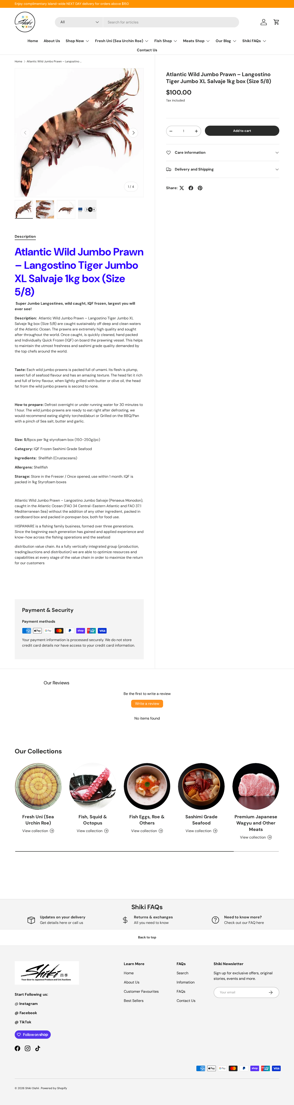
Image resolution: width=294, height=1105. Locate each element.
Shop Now (75, 40)
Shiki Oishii (32, 1088)
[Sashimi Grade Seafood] (201, 786)
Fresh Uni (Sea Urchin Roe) (119, 40)
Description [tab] (25, 236)
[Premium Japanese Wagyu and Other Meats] (255, 786)
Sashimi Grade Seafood (201, 820)
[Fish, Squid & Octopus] (92, 786)
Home (33, 40)
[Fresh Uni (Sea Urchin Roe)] (38, 786)
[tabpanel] (79, 416)
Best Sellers (134, 1000)
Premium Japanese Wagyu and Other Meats (256, 823)
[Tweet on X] (181, 188)
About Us (52, 40)
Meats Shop (193, 40)
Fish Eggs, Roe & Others (146, 820)
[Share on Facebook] (190, 188)
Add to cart (242, 131)
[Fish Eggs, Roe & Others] (147, 786)
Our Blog (223, 40)
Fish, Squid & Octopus (93, 820)
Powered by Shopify (54, 1088)
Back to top (147, 937)
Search (182, 973)
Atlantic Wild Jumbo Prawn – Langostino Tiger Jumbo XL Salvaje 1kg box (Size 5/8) (54, 61)
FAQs (181, 991)
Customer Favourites (141, 991)
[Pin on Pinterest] (200, 188)
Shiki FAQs (251, 40)
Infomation (186, 982)
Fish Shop (163, 40)
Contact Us (147, 50)
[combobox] (147, 22)
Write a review (147, 703)
